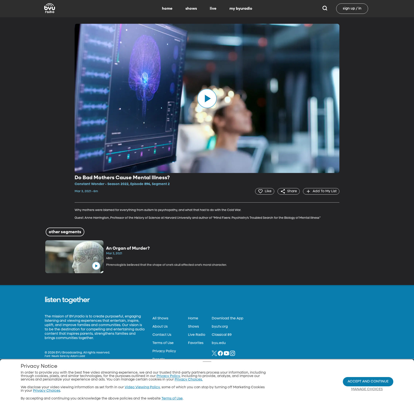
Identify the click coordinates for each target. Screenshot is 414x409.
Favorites (195, 343)
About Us (160, 326)
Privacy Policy (164, 351)
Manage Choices (367, 389)
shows (191, 9)
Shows (193, 326)
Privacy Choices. (189, 379)
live (213, 9)
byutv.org (220, 326)
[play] (207, 98)
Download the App (227, 318)
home (167, 9)
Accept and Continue (368, 381)
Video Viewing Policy (142, 387)
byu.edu (219, 343)
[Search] (325, 8)
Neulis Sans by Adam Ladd (68, 356)
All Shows (160, 318)
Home (193, 318)
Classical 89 (222, 335)
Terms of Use (163, 343)
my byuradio (240, 9)
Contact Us (161, 335)
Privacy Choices (46, 391)
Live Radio (196, 335)
